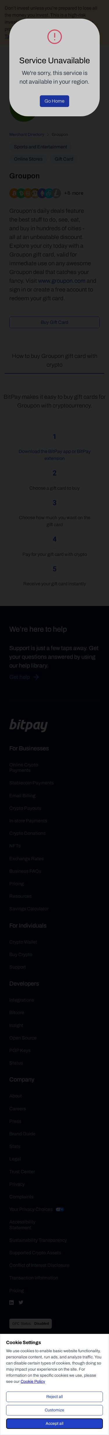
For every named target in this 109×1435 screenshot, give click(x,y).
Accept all (54, 1423)
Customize (54, 1410)
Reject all (54, 1396)
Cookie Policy (33, 1381)
